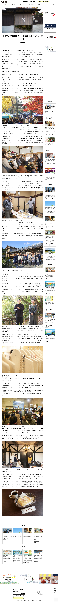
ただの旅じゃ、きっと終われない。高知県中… (38, 534)
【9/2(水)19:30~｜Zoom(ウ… (6, 556)
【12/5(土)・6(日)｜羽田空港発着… (17, 556)
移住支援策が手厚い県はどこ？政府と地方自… (17, 534)
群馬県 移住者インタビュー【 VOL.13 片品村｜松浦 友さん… (49, 144)
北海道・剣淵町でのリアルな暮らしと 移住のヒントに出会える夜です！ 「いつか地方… (50, 323)
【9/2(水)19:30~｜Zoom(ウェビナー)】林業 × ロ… (50, 274)
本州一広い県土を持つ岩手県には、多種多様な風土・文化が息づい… (28, 558)
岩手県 (46, 309)
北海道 (46, 325)
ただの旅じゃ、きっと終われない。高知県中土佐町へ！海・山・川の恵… (50, 237)
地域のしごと (23, 589)
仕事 (7, 538)
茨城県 (46, 117)
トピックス (23, 46)
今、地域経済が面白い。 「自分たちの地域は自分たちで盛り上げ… (7, 536)
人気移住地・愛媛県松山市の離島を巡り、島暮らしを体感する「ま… (17, 558)
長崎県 (46, 134)
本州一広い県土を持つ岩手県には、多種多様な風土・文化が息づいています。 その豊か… (50, 307)
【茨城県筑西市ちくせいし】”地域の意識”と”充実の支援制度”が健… (50, 111)
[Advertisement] (50, 78)
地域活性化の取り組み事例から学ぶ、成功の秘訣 (50, 254)
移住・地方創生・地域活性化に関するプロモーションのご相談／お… (17, 537)
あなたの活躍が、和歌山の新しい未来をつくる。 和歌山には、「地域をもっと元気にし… (50, 339)
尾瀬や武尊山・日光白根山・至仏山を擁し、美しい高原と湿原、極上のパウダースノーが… (50, 147)
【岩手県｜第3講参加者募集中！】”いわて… (28, 556)
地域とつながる (51, 243)
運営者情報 (38, 591)
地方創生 (35, 561)
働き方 (52, 198)
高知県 (35, 539)
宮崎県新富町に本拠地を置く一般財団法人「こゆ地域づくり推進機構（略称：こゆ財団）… (50, 178)
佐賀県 (4, 538)
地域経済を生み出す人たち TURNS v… (7, 534)
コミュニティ (52, 259)
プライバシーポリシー (40, 594)
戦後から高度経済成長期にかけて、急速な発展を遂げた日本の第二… (28, 537)
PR (49, 149)
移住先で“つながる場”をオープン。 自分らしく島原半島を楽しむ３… (50, 128)
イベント (15, 588)
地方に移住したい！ (51, 117)
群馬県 (46, 149)
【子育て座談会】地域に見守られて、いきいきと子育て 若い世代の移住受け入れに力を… (50, 115)
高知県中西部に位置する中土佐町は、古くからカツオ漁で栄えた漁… (38, 537)
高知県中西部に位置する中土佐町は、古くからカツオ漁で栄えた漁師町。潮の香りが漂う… (50, 241)
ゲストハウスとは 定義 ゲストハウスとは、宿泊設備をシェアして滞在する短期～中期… (50, 164)
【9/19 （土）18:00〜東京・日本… (38, 556)
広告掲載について (39, 593)
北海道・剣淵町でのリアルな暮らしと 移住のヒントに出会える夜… (38, 558)
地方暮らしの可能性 (48, 118)
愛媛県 (46, 293)
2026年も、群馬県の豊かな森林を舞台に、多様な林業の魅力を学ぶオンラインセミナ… (50, 276)
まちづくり (47, 259)
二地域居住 (50, 325)
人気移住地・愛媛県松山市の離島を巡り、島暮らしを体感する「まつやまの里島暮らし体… (50, 291)
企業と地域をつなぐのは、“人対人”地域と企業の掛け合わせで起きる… (50, 175)
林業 (4, 561)
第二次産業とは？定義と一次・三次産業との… (28, 534)
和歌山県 (47, 341)
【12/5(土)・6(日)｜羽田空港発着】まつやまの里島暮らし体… (49, 288)
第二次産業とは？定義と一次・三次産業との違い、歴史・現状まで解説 (50, 223)
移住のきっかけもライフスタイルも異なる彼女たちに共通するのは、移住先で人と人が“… (50, 132)
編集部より (15, 591)
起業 (52, 134)
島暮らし (50, 293)
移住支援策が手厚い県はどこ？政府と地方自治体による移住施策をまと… (50, 208)
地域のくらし (36, 542)
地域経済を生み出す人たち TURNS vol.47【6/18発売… (49, 193)
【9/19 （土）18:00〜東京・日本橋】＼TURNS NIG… (50, 320)
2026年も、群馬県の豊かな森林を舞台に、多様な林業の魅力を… (7, 558)
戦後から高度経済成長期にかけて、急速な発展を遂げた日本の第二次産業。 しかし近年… (50, 227)
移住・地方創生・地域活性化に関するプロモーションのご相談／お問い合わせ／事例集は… (50, 212)
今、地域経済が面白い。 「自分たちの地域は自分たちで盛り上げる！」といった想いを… (50, 196)
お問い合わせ (38, 592)
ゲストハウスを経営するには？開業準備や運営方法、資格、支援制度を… (50, 160)
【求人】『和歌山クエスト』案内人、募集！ (50, 336)
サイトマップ (38, 595)
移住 (49, 134)
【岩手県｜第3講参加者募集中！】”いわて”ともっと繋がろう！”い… (49, 303)
